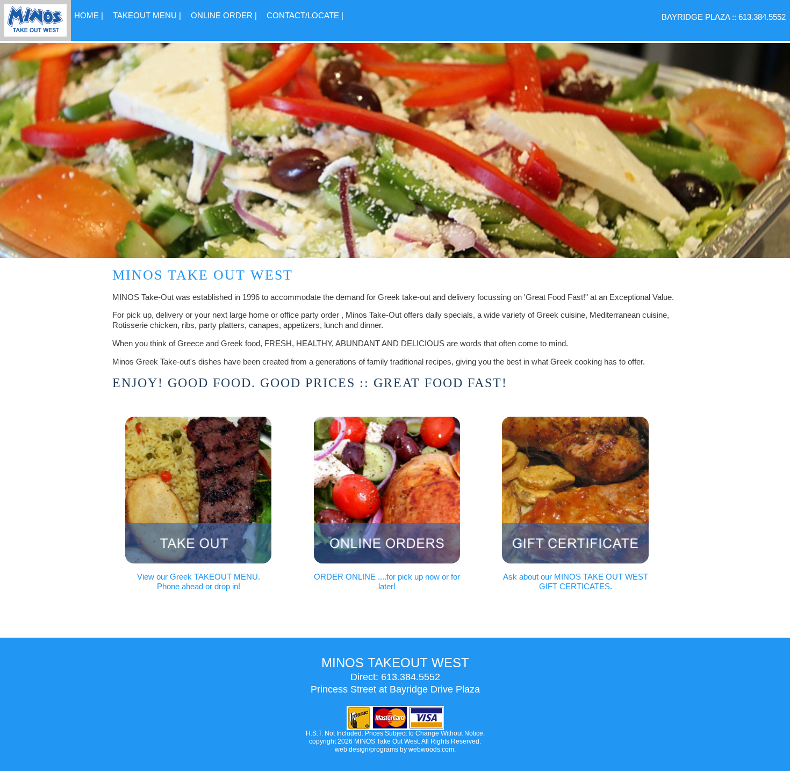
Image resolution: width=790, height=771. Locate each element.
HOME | (88, 15)
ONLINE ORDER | (224, 15)
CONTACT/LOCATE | (305, 15)
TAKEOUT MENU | (147, 15)
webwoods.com (431, 749)
